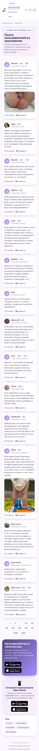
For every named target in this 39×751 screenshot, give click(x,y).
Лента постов (14, 8)
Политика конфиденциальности (19, 746)
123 (6, 628)
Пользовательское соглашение (19, 749)
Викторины (13, 12)
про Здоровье (11, 732)
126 (25, 628)
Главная (12, 3)
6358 (16, 633)
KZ (30, 10)
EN (34, 10)
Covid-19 (9, 723)
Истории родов (23, 727)
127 (32, 628)
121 (26, 623)
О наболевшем (21, 723)
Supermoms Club (7, 23)
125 (19, 628)
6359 (23, 633)
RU (26, 10)
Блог (10, 16)
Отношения (10, 727)
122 (32, 623)
